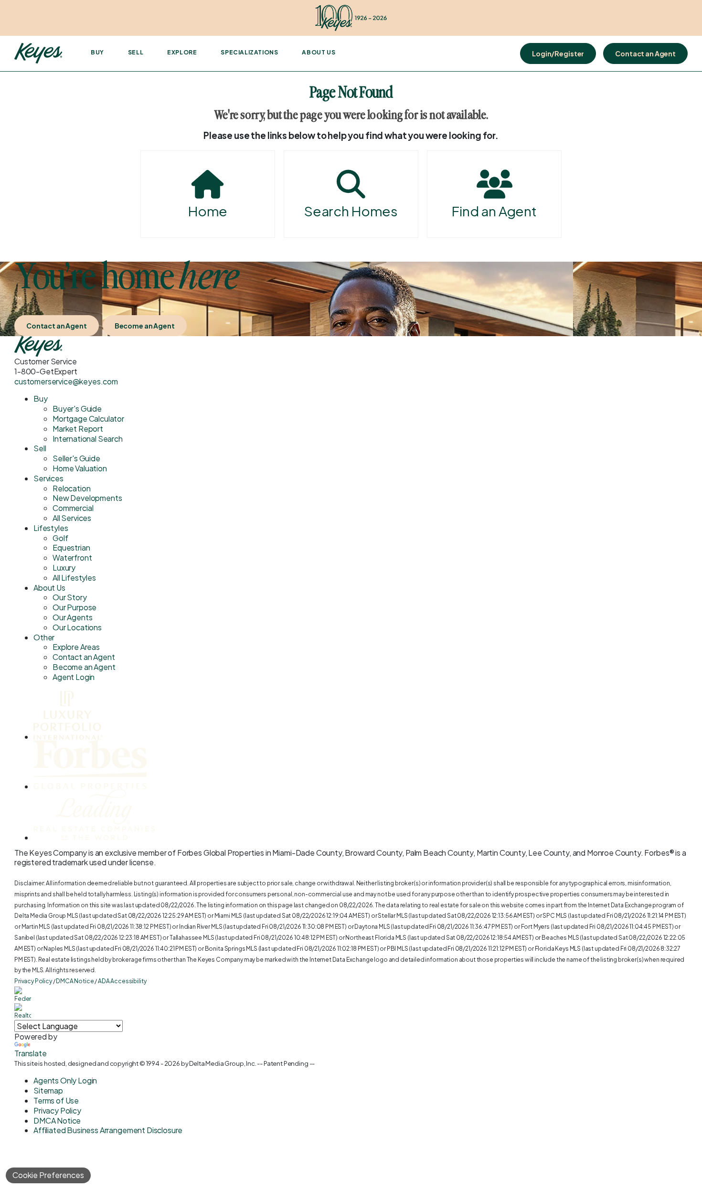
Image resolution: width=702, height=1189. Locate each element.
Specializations (249, 52)
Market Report (78, 429)
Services (48, 478)
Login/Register (558, 53)
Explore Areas (76, 647)
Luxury (64, 568)
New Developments (87, 498)
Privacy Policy (33, 981)
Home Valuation (80, 468)
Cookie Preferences (48, 1175)
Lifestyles (50, 528)
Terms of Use (56, 1100)
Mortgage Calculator (88, 419)
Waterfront (72, 557)
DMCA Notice (75, 981)
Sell (135, 52)
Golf (60, 538)
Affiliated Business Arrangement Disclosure (107, 1130)
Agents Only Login (65, 1080)
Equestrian (71, 547)
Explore (182, 52)
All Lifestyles (74, 578)
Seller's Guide (76, 458)
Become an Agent (145, 325)
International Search (88, 439)
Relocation (71, 488)
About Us (318, 52)
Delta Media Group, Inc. (222, 1063)
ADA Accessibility (122, 981)
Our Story (70, 597)
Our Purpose (74, 607)
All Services (72, 518)
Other (43, 637)
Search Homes (351, 210)
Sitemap (48, 1090)
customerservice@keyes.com (66, 381)
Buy (97, 52)
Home (207, 210)
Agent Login (74, 677)
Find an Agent (494, 210)
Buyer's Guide (77, 408)
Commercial (73, 508)
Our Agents (72, 617)
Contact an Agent (645, 53)
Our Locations (77, 627)
